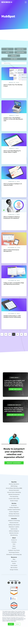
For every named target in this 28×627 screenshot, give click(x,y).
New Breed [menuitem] (14, 59)
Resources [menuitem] (14, 557)
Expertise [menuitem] (14, 482)
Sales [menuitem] (7, 52)
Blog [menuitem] (14, 559)
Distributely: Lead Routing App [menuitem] (14, 554)
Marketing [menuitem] (20, 49)
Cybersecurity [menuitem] (14, 529)
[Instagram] (19, 583)
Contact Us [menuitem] (14, 540)
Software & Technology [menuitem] (14, 520)
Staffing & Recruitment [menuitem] (14, 524)
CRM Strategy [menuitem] (14, 486)
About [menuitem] (14, 538)
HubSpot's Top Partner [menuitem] (14, 550)
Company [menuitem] (14, 542)
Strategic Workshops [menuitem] (14, 513)
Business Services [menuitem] (14, 533)
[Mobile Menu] (26, 2)
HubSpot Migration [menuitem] (14, 507)
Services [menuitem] (14, 503)
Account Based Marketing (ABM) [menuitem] (14, 488)
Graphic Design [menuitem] (14, 500)
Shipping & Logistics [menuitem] (14, 527)
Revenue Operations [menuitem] (14, 484)
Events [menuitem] (14, 563)
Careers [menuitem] (14, 548)
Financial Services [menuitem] (14, 522)
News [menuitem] (14, 546)
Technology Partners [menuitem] (14, 552)
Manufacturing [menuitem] (14, 535)
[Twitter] (9, 583)
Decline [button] (17, 624)
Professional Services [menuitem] (14, 516)
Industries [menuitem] (14, 518)
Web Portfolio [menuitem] (14, 567)
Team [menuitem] (14, 544)
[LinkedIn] (16, 583)
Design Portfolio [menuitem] (14, 569)
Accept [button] (11, 624)
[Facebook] (12, 583)
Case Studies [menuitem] (14, 565)
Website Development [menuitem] (14, 494)
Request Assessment (14, 463)
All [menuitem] (8, 49)
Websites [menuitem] (14, 55)
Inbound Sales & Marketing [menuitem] (14, 492)
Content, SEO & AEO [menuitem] (14, 498)
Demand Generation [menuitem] (14, 490)
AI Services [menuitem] (14, 505)
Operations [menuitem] (20, 52)
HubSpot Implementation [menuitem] (14, 509)
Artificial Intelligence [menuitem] (14, 531)
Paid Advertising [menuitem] (14, 496)
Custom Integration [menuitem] (14, 511)
